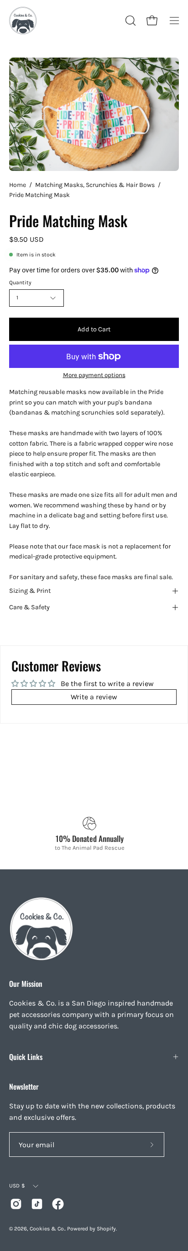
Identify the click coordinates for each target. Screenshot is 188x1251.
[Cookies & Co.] (23, 20)
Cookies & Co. (47, 1228)
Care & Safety (29, 607)
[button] (129, 20)
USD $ (17, 1185)
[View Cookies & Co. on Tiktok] (37, 1204)
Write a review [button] (94, 696)
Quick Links (25, 1056)
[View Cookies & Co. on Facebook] (58, 1204)
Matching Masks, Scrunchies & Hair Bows (95, 185)
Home (17, 185)
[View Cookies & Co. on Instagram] (16, 1204)
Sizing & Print (30, 591)
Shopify (106, 1228)
